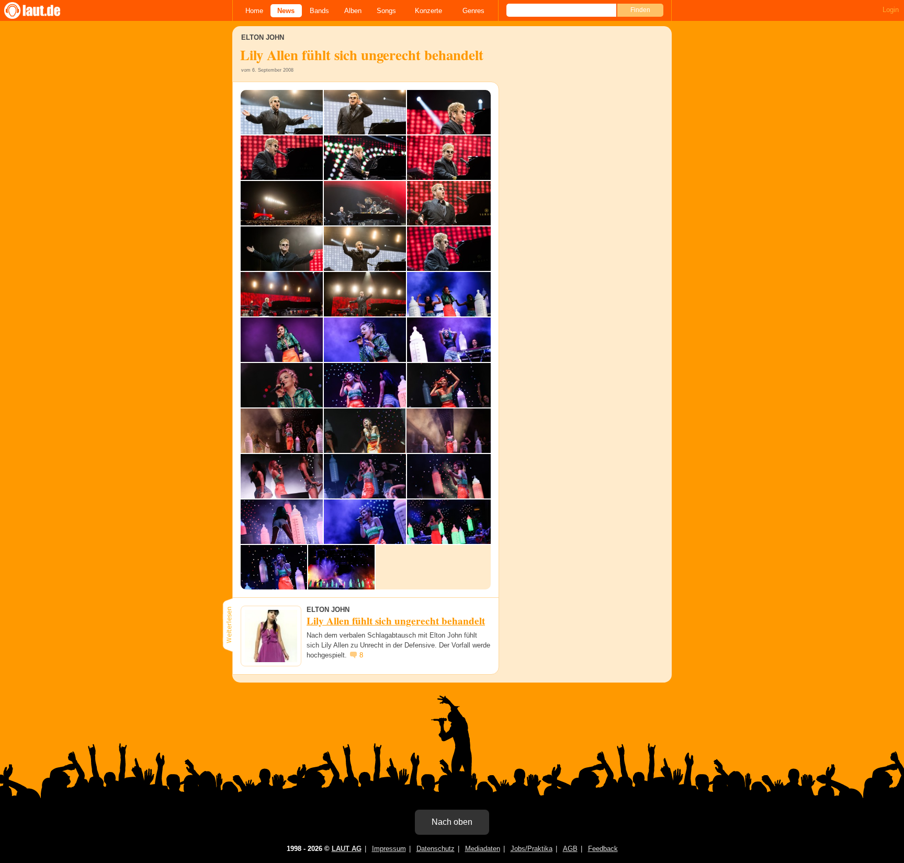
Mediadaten (482, 849)
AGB (570, 849)
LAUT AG (346, 849)
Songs (386, 11)
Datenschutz (435, 849)
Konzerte (428, 11)
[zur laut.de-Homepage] (42, 10)
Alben (352, 11)
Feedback (603, 849)
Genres (473, 11)
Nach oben (452, 821)
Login (891, 10)
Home (254, 11)
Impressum (389, 849)
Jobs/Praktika (531, 849)
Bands (319, 11)
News (286, 11)
